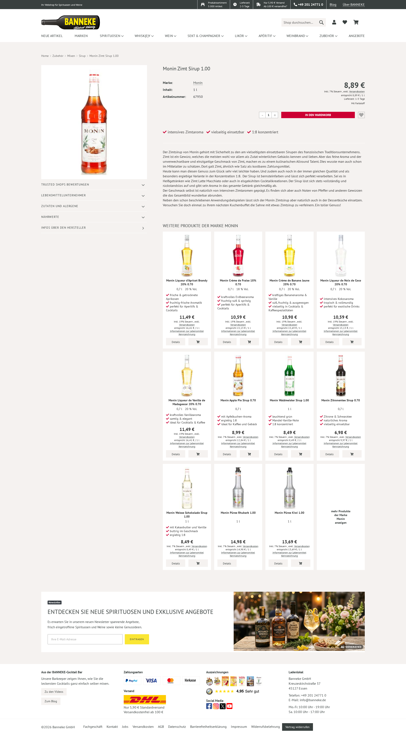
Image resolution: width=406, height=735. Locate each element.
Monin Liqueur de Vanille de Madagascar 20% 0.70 (187, 402)
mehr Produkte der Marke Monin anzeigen (340, 517)
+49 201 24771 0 (313, 695)
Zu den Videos (54, 692)
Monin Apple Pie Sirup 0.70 (238, 400)
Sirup (82, 56)
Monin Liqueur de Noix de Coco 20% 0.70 (340, 282)
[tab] (94, 184)
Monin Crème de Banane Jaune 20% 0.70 (289, 282)
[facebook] (209, 707)
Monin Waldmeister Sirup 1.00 (289, 400)
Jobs (125, 726)
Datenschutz (177, 726)
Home (45, 56)
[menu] (203, 35)
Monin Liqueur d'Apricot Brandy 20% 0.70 (186, 282)
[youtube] (229, 707)
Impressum (239, 726)
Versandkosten (357, 91)
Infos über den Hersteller (63, 228)
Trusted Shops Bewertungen (65, 184)
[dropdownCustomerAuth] (334, 22)
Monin (198, 83)
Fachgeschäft (92, 726)
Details (176, 342)
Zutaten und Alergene (59, 206)
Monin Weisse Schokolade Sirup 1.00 (186, 514)
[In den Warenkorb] (198, 341)
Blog (333, 4)
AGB (161, 726)
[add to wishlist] (345, 22)
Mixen (71, 56)
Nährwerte (50, 217)
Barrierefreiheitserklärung (208, 726)
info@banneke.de (313, 700)
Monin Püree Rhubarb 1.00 (238, 513)
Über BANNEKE (354, 4)
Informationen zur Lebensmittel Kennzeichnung (187, 332)
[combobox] (303, 22)
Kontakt (112, 726)
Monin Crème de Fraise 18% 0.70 (238, 282)
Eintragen (137, 639)
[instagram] (216, 707)
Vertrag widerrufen (297, 727)
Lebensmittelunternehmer (63, 195)
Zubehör (57, 56)
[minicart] (355, 22)
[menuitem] (52, 35)
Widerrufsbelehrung (265, 726)
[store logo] (70, 22)
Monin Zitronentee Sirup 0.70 (340, 400)
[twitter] (223, 707)
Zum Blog (51, 701)
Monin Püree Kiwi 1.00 (289, 513)
